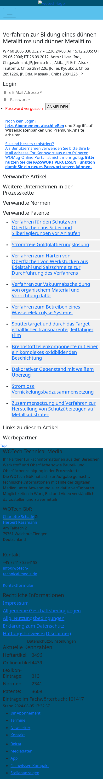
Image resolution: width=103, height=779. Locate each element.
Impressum (16, 603)
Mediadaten (21, 751)
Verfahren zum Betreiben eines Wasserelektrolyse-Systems (46, 310)
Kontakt (18, 734)
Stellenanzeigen (25, 772)
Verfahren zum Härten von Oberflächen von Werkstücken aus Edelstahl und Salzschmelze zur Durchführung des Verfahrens (50, 264)
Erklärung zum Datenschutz (33, 626)
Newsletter (20, 727)
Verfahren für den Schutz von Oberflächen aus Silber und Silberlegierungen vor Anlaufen (46, 227)
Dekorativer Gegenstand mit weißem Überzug (53, 372)
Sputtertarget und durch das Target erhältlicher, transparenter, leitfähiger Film (52, 329)
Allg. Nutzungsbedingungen (33, 618)
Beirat (16, 744)
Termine (18, 720)
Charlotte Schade (18, 516)
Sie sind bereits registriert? (50, 155)
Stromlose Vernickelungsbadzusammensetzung (53, 389)
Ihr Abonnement (25, 713)
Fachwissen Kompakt (30, 765)
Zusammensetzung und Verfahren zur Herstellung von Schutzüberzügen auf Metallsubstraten (54, 409)
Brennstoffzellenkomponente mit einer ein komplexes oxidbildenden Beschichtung (55, 352)
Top (3, 445)
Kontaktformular (18, 585)
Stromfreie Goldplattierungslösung (50, 244)
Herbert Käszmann (20, 522)
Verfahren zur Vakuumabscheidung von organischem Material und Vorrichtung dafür (51, 290)
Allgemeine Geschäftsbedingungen (42, 610)
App (14, 758)
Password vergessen (24, 108)
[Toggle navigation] (9, 13)
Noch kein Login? (34, 123)
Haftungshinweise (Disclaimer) (37, 633)
